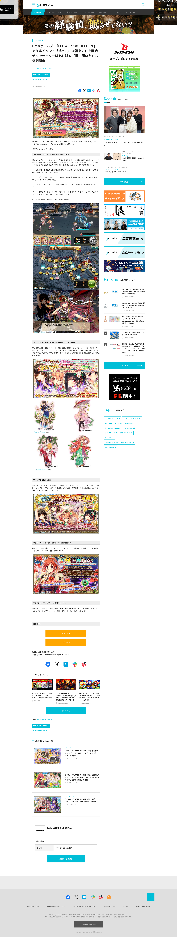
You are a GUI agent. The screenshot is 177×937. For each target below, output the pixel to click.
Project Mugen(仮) (130, 428)
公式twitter (66, 642)
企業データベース (54, 12)
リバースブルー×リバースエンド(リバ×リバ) (118, 433)
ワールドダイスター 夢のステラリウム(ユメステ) (119, 442)
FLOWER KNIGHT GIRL (40, 79)
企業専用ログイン (88, 924)
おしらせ (125, 906)
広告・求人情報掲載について (56, 906)
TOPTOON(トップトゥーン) (113, 423)
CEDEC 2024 (129, 423)
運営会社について (33, 906)
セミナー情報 (88, 12)
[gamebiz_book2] (124, 79)
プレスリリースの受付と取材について (85, 906)
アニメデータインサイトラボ (132, 418)
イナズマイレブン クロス (112, 418)
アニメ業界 (116, 12)
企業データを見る (66, 859)
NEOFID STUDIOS (110, 447)
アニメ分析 (130, 12)
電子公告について (110, 906)
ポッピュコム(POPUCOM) (113, 428)
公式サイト (66, 633)
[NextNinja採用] (124, 387)
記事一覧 (38, 12)
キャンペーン (38, 40)
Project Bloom (109, 438)
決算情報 (102, 12)
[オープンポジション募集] (124, 51)
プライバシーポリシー (142, 906)
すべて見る (66, 710)
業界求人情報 (72, 12)
